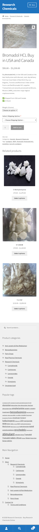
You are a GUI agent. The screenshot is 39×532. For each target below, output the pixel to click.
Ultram (19, 438)
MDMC (8, 424)
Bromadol (20, 141)
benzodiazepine (18, 412)
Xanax (28, 438)
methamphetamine (26, 424)
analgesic (9, 141)
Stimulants (12, 381)
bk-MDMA (18, 415)
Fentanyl (23, 418)
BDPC (14, 141)
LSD (21, 421)
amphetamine (18, 408)
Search (19, 528)
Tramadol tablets (9, 438)
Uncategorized (10, 386)
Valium (23, 438)
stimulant (8, 434)
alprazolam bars (7, 408)
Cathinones (12, 370)
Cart (30, 526)
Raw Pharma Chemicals (13, 358)
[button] (33, 27)
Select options (19, 198)
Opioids (26, 16)
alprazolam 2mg (15, 405)
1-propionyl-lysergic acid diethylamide (19, 403)
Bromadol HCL (28, 141)
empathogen (16, 418)
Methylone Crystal (15, 426)
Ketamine (17, 421)
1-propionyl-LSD (6, 403)
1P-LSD (29, 403)
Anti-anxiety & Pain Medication (16, 346)
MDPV (18, 424)
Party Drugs (9, 354)
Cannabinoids (12, 366)
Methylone (6, 426)
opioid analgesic (8, 430)
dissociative (5, 418)
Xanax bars (33, 438)
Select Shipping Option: (11, 116)
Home (6, 16)
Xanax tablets (7, 441)
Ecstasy (10, 418)
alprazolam (6, 405)
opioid (31, 426)
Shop (7, 462)
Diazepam (29, 415)
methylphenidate (24, 426)
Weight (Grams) (8, 107)
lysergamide (27, 421)
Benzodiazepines (11, 350)
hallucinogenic (8, 420)
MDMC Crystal (14, 424)
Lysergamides (12, 374)
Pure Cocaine (29, 430)
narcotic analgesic (15, 144)
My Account (6, 528)
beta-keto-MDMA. (12, 415)
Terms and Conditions (18, 505)
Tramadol (28, 434)
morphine (5, 144)
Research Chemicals (9, 7)
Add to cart (17, 127)
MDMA (4, 424)
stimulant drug (19, 435)
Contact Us (9, 502)
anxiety (27, 408)
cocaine (23, 415)
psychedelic (20, 429)
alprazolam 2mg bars (27, 405)
